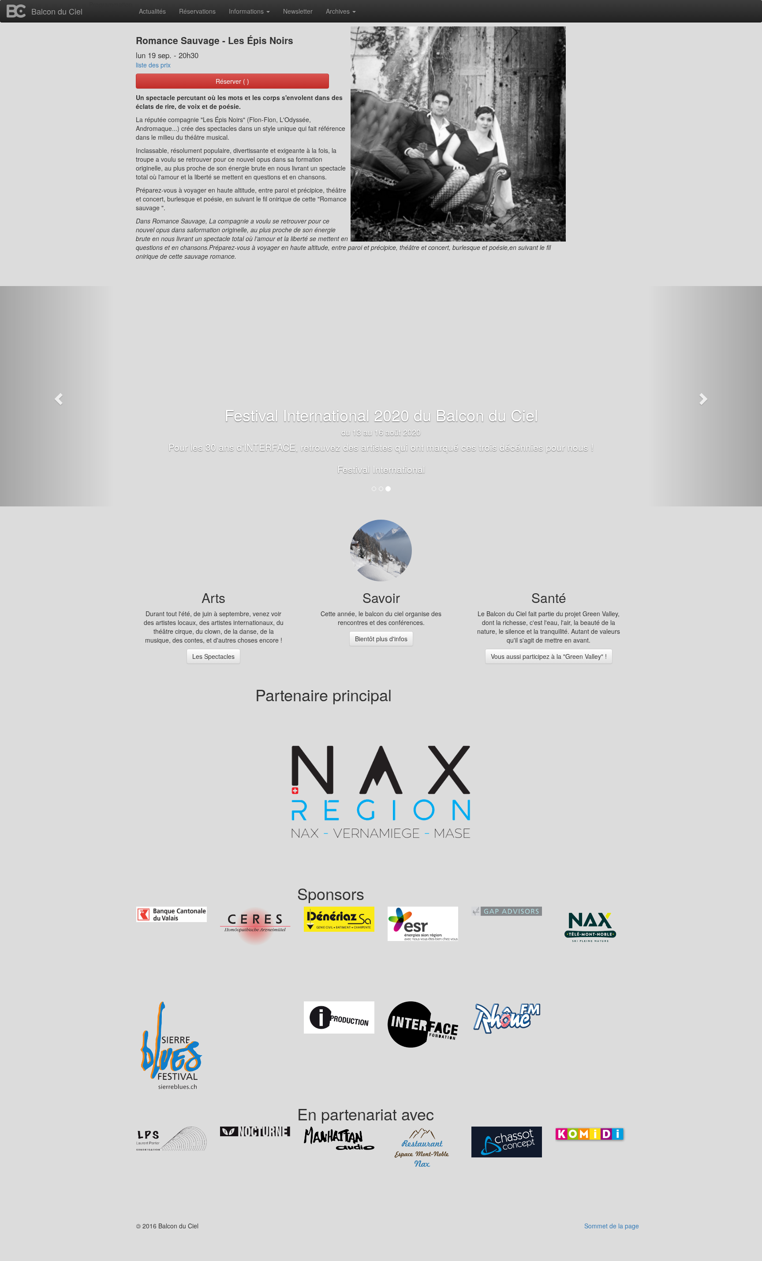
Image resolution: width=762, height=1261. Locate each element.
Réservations (197, 11)
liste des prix (153, 64)
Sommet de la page (611, 1225)
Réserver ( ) (232, 81)
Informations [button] (247, 11)
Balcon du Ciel (56, 11)
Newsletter (298, 11)
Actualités (152, 11)
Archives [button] (338, 11)
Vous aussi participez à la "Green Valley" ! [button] (549, 656)
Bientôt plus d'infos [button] (381, 638)
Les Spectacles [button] (213, 656)
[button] (57, 396)
